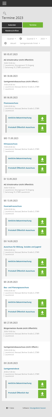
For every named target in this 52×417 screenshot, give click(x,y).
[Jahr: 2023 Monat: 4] (21, 38)
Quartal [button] (10, 38)
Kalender (12, 25)
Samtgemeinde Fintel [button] (29, 43)
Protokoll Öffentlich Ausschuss (21, 127)
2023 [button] (43, 38)
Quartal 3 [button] (31, 38)
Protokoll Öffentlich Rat (18, 393)
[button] (42, 119)
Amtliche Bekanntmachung (19, 118)
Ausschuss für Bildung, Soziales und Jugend (22, 247)
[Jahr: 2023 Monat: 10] (5, 43)
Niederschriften (12, 30)
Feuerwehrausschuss (13, 206)
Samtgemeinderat (11, 368)
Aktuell (13, 43)
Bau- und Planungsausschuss (16, 287)
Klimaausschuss (10, 144)
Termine (32, 25)
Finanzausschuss (11, 103)
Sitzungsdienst (38, 408)
